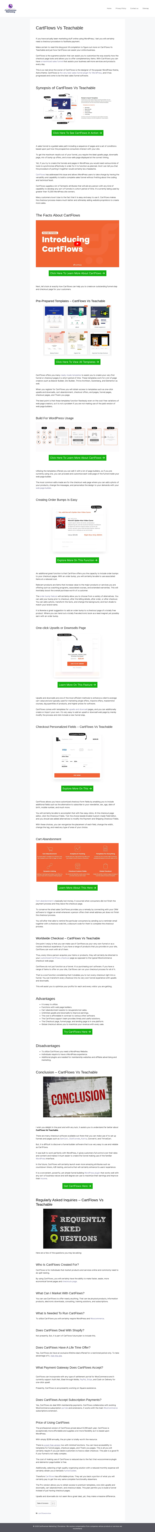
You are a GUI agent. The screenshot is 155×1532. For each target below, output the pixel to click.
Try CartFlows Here (75, 1031)
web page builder (43, 488)
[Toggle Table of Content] (51, 1503)
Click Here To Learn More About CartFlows (75, 273)
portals (65, 1408)
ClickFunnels (74, 1139)
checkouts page (70, 1281)
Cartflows (49, 1476)
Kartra (84, 1139)
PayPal (83, 1379)
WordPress (40, 1158)
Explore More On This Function (75, 560)
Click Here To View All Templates (76, 361)
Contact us (134, 8)
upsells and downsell (78, 709)
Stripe (89, 1379)
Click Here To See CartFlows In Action (75, 132)
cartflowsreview (44, 1513)
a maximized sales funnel (52, 61)
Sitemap (146, 8)
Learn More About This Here (76, 887)
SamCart (64, 1139)
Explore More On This (75, 788)
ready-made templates (71, 375)
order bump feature (48, 596)
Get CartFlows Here (76, 1186)
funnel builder (70, 1471)
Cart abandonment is (45, 901)
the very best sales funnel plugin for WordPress (81, 73)
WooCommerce (111, 1408)
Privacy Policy (121, 8)
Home (109, 8)
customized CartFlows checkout (54, 958)
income (43, 1178)
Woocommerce (97, 1318)
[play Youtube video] (77, 243)
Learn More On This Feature (75, 684)
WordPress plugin (92, 1173)
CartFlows (40, 174)
